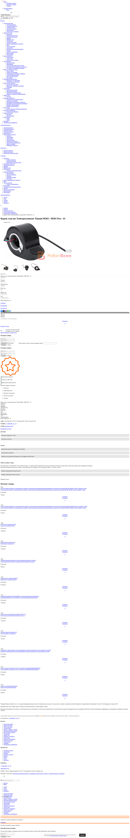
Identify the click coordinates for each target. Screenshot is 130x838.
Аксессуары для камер (12, 84)
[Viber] (6, 311)
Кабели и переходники (12, 106)
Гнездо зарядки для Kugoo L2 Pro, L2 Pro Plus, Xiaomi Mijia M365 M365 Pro (20, 669)
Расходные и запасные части (11, 153)
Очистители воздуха (12, 37)
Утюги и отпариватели (12, 184)
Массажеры (10, 77)
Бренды (6, 756)
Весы (8, 45)
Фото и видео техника (9, 83)
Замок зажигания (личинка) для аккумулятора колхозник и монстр (18, 561)
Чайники (9, 176)
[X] (4, 311)
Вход (8, 9)
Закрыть (9, 344)
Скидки (6, 200)
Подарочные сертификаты (10, 122)
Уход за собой (10, 71)
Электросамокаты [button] (5, 195)
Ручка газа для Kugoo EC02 (8, 525)
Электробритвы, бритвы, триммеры (16, 73)
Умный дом (7, 95)
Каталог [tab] (6, 783)
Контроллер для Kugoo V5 (7, 543)
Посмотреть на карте (6, 428)
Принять (82, 835)
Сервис (5, 201)
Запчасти (9, 136)
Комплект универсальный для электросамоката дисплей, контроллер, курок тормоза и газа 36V (25, 651)
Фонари (9, 50)
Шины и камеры (11, 144)
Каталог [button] (3, 20)
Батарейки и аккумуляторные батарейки (17, 103)
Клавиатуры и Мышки (12, 111)
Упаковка (6, 121)
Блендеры (9, 178)
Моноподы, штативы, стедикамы (15, 86)
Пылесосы (9, 34)
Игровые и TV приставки (13, 80)
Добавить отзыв (5, 479)
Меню (5, 1)
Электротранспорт (8, 23)
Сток (5, 198)
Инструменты (10, 53)
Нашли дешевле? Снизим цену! (9, 332)
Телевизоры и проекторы (13, 81)
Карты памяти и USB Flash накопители (17, 109)
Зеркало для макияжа (12, 52)
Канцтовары (10, 54)
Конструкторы (10, 115)
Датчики (9, 96)
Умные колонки (11, 62)
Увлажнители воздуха (12, 35)
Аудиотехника (7, 61)
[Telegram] (10, 311)
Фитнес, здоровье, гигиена (10, 69)
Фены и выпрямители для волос (15, 43)
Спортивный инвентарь (13, 75)
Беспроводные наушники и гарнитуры (16, 67)
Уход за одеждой (11, 46)
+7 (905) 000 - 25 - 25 (7, 18)
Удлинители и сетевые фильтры (15, 99)
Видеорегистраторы (12, 91)
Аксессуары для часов (12, 60)
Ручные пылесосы (8, 150)
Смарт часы (10, 58)
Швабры (9, 38)
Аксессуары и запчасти (13, 31)
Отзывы (9, 6)
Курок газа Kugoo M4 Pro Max (8, 687)
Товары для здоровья (12, 72)
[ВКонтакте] (1, 311)
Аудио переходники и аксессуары (15, 65)
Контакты (6, 203)
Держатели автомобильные (14, 92)
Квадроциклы (10, 30)
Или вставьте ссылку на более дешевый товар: (31, 343)
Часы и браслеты (8, 56)
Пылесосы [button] (3, 148)
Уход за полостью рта (12, 76)
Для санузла (10, 41)
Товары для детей (8, 113)
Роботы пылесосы (8, 152)
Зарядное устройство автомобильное (16, 94)
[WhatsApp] (8, 311)
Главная (6, 208)
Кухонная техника (11, 177)
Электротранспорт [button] (5, 125)
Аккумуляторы (10, 140)
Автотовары (7, 88)
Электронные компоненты (13, 142)
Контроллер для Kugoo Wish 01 (9, 579)
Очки (8, 118)
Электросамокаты (11, 24)
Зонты (8, 120)
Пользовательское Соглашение (56, 773)
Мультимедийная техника (10, 79)
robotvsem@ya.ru (9, 426)
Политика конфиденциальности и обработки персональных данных (30, 773)
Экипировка (10, 137)
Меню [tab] (5, 784)
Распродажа (7, 752)
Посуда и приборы (11, 174)
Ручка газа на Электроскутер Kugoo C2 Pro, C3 (13, 615)
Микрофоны (10, 64)
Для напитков (10, 173)
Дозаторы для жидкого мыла (14, 170)
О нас (5, 758)
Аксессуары (7, 107)
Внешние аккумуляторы (13, 105)
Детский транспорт (12, 28)
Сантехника (10, 47)
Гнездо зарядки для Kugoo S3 (8, 633)
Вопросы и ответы (11, 4)
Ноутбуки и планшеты (9, 110)
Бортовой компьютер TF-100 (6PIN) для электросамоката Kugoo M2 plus (19, 597)
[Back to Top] (1, 779)
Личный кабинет (8, 8)
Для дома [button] (3, 155)
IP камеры (9, 87)
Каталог (6, 209)
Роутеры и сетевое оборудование (15, 49)
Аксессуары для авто (12, 90)
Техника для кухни (11, 42)
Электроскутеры (11, 27)
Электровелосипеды (12, 26)
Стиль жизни (7, 117)
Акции (5, 197)
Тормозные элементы (12, 145)
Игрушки (9, 114)
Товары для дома (8, 33)
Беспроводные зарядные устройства (16, 102)
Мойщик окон (10, 39)
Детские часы (10, 57)
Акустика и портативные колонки (15, 68)
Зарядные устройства (9, 98)
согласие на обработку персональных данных (58, 835)
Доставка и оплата (11, 3)
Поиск (2, 16)
